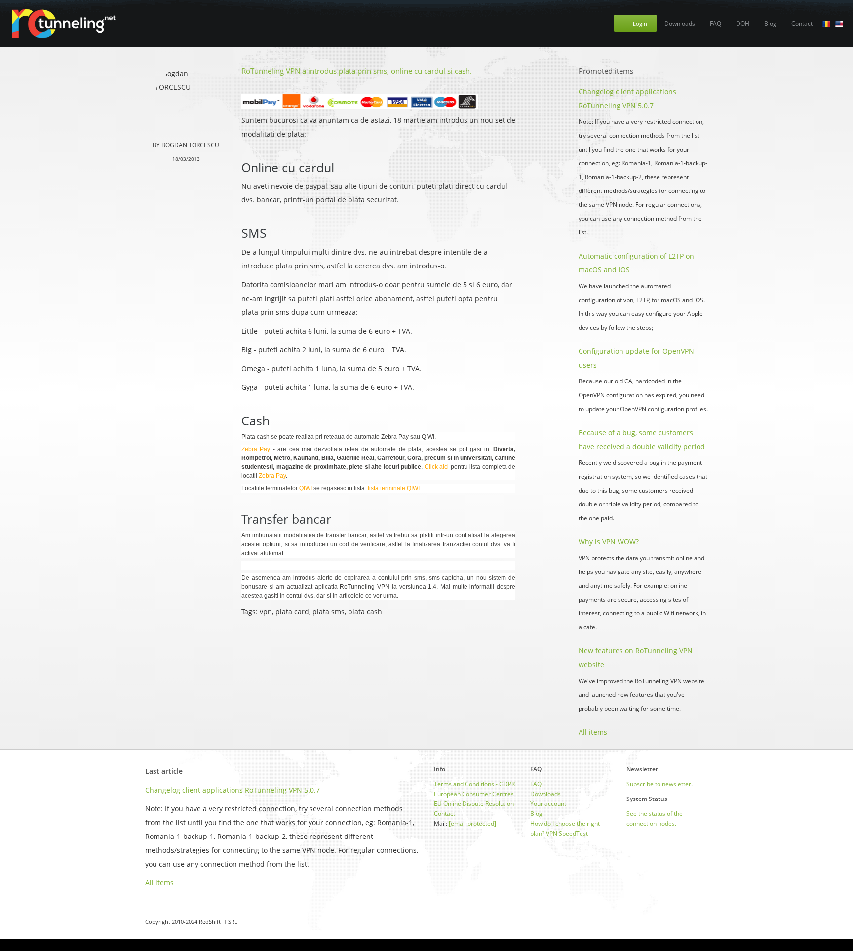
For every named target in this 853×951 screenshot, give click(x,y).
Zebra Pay (255, 449)
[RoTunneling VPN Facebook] (679, 921)
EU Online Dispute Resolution (474, 803)
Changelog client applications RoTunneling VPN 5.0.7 (232, 790)
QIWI (305, 488)
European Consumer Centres (474, 794)
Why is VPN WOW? (609, 541)
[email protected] (472, 823)
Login (640, 23)
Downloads (679, 23)
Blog (770, 23)
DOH (742, 23)
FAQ (715, 23)
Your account (548, 803)
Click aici (437, 466)
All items (593, 732)
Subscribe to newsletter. (659, 784)
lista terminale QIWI (394, 488)
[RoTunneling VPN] (62, 23)
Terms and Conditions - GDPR (474, 784)
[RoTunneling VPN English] (839, 23)
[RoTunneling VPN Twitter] (704, 921)
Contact (802, 23)
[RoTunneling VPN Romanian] (826, 23)
